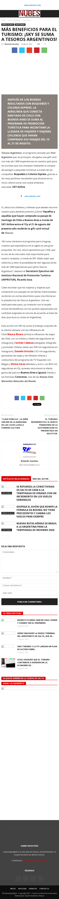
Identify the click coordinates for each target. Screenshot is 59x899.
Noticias (22, 888)
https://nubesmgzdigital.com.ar (29, 465)
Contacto (44, 888)
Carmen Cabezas (24, 342)
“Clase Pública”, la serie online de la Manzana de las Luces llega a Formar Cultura (14, 423)
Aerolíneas (20, 25)
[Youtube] (40, 878)
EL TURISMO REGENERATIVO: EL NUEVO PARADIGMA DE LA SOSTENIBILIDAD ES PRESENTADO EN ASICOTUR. (44, 426)
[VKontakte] (33, 878)
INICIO (13, 888)
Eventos (33, 888)
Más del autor (40, 478)
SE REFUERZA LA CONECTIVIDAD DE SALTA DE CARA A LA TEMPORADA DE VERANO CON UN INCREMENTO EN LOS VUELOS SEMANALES (36, 493)
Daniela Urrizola (23, 351)
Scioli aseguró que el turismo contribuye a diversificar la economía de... (33, 662)
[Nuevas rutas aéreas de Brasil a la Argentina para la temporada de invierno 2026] (8, 526)
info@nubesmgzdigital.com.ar (35, 860)
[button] (55, 13)
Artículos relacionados (16, 478)
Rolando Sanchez (12, 44)
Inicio (3, 20)
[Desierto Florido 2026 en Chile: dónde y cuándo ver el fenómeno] (8, 623)
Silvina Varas (18, 364)
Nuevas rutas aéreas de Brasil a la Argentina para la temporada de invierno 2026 (36, 527)
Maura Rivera (15, 334)
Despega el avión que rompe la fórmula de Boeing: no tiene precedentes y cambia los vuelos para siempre (36, 511)
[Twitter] (26, 878)
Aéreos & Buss (7, 25)
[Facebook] (18, 878)
